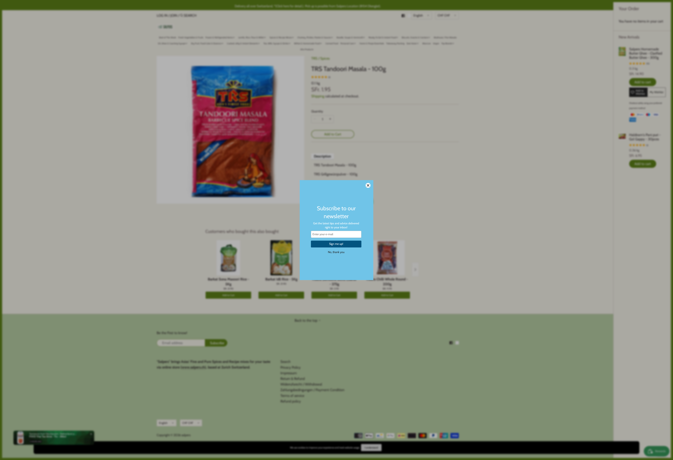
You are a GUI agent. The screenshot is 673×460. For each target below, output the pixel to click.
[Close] (368, 185)
